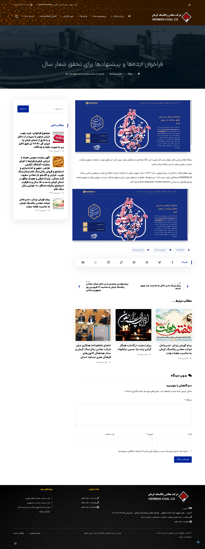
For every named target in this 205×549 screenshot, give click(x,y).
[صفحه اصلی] (139, 74)
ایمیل (149, 434)
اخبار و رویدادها (138, 250)
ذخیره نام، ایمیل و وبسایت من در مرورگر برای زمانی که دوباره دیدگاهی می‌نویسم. (153, 451)
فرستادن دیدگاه (183, 459)
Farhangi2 (180, 250)
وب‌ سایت (109, 434)
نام (190, 434)
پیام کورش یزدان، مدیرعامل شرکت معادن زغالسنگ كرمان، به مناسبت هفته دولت (34, 203)
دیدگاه (188, 400)
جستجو (23, 108)
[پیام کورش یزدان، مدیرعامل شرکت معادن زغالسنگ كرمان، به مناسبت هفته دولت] (58, 203)
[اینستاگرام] (189, 5)
